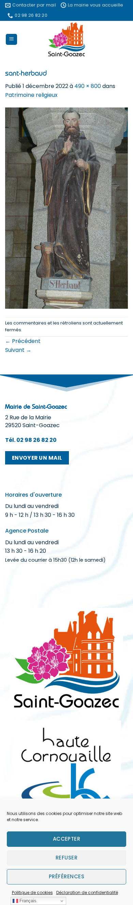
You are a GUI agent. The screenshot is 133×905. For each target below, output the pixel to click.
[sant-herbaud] (66, 208)
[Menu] (11, 39)
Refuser (66, 857)
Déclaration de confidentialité (87, 892)
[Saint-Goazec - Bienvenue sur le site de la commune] (67, 39)
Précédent (23, 341)
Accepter (66, 838)
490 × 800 (87, 86)
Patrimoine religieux (31, 95)
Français (27, 900)
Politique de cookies (32, 892)
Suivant (18, 350)
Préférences (66, 876)
